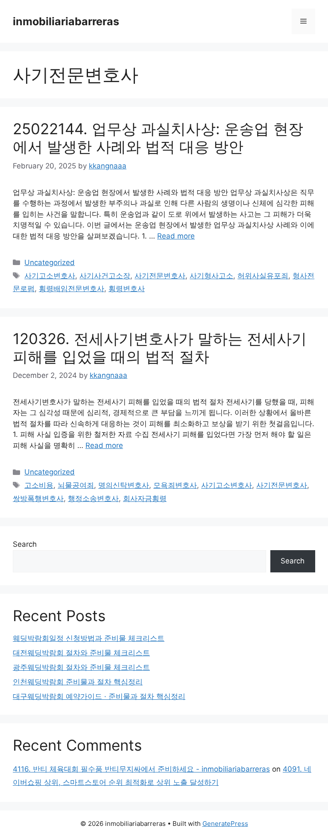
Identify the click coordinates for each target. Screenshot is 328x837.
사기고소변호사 (49, 275)
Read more (176, 236)
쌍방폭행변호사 (38, 498)
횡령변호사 (126, 288)
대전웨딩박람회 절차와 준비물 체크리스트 (81, 652)
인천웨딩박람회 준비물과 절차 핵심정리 (78, 682)
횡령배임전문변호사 (71, 288)
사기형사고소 (211, 275)
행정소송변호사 (93, 498)
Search (25, 544)
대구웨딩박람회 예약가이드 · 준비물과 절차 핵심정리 (99, 696)
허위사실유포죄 (262, 275)
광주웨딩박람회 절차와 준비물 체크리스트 (81, 667)
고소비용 (38, 485)
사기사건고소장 (104, 275)
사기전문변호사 (160, 275)
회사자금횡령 (145, 498)
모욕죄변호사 (175, 485)
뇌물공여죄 (76, 485)
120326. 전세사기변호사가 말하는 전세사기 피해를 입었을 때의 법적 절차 (160, 347)
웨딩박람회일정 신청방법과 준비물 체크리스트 (88, 638)
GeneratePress (225, 823)
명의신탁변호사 (123, 485)
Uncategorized (49, 262)
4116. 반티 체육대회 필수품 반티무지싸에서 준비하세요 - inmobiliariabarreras (141, 769)
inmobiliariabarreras (66, 21)
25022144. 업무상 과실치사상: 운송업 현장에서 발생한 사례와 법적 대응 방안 (158, 138)
